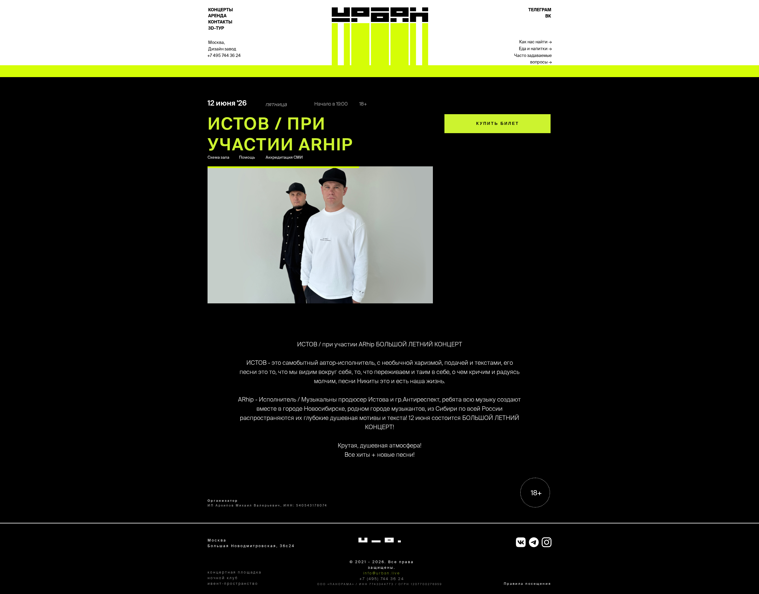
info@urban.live (381, 573)
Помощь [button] (247, 157)
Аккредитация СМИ (284, 157)
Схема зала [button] (218, 157)
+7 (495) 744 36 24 (381, 579)
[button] (528, 42)
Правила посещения (527, 583)
